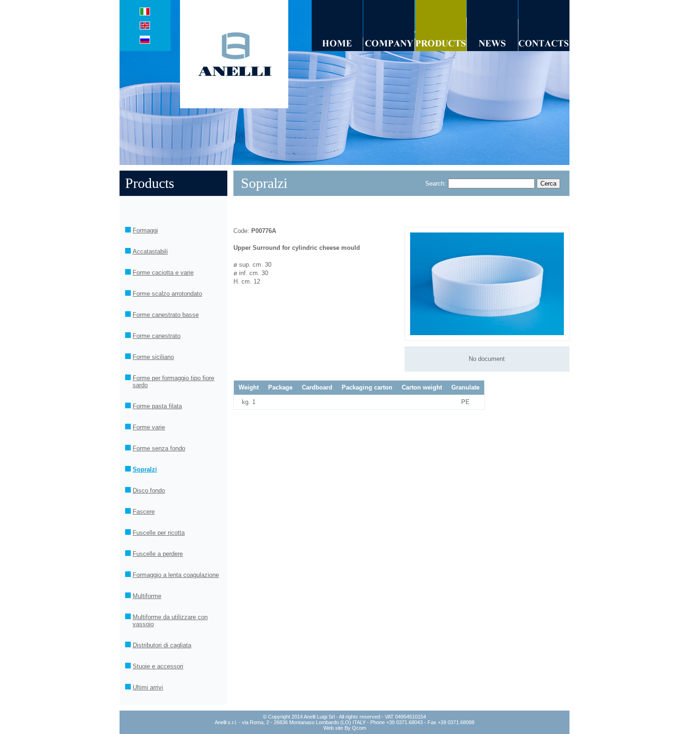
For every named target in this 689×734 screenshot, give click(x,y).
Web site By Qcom (344, 728)
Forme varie (149, 427)
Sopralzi (145, 469)
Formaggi (145, 230)
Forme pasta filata (157, 406)
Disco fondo (149, 490)
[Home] (337, 48)
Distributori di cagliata (162, 645)
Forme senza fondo (159, 448)
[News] (492, 48)
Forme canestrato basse (166, 314)
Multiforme (147, 595)
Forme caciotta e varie (163, 272)
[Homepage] (237, 106)
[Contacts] (543, 48)
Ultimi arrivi (148, 687)
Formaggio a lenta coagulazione (176, 574)
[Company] (388, 48)
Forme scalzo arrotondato (167, 293)
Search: (435, 183)
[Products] (440, 48)
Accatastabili (150, 251)
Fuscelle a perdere (158, 553)
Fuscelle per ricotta (159, 532)
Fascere (144, 511)
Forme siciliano (153, 356)
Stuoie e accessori (158, 666)
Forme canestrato (156, 335)
